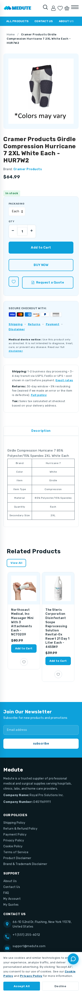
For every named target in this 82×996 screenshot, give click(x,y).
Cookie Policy (13, 846)
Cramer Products (27, 169)
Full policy (39, 395)
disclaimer (16, 350)
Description (41, 431)
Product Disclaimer (17, 858)
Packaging (16, 203)
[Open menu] (75, 7)
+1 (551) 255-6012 (26, 935)
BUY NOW (41, 265)
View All (16, 562)
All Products (17, 21)
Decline (60, 986)
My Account (12, 899)
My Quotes (11, 904)
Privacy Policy (13, 840)
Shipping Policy (14, 823)
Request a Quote (50, 282)
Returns (34, 324)
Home (11, 34)
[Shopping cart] (66, 8)
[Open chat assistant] (73, 958)
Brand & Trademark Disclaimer (25, 864)
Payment (53, 324)
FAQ (6, 893)
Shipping (15, 324)
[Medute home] (17, 8)
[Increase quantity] (31, 229)
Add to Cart (24, 648)
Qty (11, 221)
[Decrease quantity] (13, 229)
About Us (66, 21)
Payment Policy (14, 834)
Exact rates (64, 380)
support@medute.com (29, 946)
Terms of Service (15, 852)
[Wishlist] (60, 8)
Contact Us (43, 21)
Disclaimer (17, 329)
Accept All (22, 986)
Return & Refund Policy (20, 828)
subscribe (41, 743)
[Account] (53, 8)
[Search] (45, 7)
